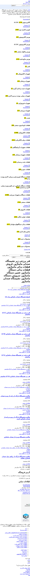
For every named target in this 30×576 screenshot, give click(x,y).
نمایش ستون (27, 285)
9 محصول (27, 212)
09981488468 (26, 486)
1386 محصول (26, 198)
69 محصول (27, 172)
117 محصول (27, 227)
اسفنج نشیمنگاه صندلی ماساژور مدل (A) (17, 297)
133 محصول (27, 62)
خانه (29, 10)
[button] (25, 304)
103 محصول (27, 220)
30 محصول (27, 99)
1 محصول (27, 91)
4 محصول (27, 77)
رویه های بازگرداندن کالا (24, 490)
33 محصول (27, 234)
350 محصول (27, 32)
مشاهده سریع (26, 292)
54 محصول (27, 157)
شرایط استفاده (26, 493)
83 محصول (27, 242)
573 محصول (27, 25)
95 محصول (27, 54)
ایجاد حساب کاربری (25, 568)
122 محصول (27, 165)
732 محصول (27, 205)
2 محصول (27, 69)
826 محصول (27, 190)
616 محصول (27, 249)
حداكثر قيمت (5, 255)
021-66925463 (26, 484)
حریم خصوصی (26, 492)
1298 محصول (26, 135)
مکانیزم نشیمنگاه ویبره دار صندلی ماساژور (17, 437)
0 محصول (27, 47)
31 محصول (27, 181)
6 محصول (27, 121)
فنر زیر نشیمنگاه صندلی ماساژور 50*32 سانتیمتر (15, 376)
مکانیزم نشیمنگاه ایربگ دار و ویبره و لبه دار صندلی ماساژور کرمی (17, 418)
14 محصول (27, 40)
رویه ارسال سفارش (25, 489)
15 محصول (27, 84)
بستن (28, 559)
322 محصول (27, 143)
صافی (13, 257)
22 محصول (27, 113)
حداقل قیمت (27, 255)
